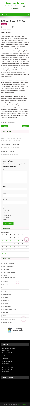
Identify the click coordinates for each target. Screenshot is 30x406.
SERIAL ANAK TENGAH (6, 126)
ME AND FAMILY (7, 297)
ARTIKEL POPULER (8, 263)
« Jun (2, 254)
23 (10, 247)
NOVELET (6, 303)
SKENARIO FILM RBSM (9, 278)
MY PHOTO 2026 (7, 367)
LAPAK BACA (7, 294)
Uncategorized (7, 322)
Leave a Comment (7, 29)
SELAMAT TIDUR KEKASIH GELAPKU (11, 138)
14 (2, 244)
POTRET (5, 313)
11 (18, 241)
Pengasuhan (7, 306)
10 (14, 241)
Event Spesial (7, 285)
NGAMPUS (6, 300)
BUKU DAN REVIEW (8, 266)
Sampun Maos (15, 3)
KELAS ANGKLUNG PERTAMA (8, 349)
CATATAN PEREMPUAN (9, 272)
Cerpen (4, 24)
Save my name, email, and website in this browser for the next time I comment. (7, 214)
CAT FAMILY (6, 269)
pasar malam (11, 122)
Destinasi (6, 282)
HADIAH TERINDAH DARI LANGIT (10, 145)
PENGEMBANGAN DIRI (9, 310)
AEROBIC (5, 359)
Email (5, 193)
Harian (5, 288)
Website (5, 200)
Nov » (6, 254)
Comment (6, 170)
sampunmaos (17, 27)
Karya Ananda (7, 291)
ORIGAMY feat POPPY (7, 152)
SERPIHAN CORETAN (9, 319)
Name (5, 186)
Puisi (4, 316)
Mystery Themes (21, 404)
